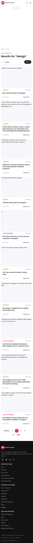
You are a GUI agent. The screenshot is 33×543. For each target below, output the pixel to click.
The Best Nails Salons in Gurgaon (14, 203)
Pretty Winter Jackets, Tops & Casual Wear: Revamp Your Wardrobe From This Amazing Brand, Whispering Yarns (16, 129)
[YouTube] (10, 459)
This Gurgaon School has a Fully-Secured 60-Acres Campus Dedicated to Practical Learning (16, 382)
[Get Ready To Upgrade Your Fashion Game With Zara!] (16, 292)
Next (18, 435)
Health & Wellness (8, 341)
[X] (13, 459)
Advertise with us (6, 481)
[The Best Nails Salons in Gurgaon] (16, 187)
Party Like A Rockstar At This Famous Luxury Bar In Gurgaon (15, 237)
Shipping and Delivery (7, 528)
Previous (6, 431)
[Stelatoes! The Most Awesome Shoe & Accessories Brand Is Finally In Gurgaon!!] (16, 149)
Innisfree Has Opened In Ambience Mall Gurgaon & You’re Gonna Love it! (15, 345)
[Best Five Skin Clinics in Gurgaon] (16, 77)
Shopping (6, 161)
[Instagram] (6, 459)
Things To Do (5, 491)
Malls (2, 504)
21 (13, 435)
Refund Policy (5, 525)
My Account (4, 520)
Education (4, 499)
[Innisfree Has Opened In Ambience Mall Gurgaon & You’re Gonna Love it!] (16, 328)
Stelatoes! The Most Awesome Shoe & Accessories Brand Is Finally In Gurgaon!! (16, 167)
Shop (2, 517)
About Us (3, 470)
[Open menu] (30, 2)
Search (27, 62)
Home (2, 49)
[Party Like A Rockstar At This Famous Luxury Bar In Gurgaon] (16, 221)
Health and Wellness (7, 502)
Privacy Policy (5, 475)
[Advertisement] (16, 27)
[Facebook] (2, 459)
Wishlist (3, 523)
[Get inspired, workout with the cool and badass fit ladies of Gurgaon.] (16, 402)
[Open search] (26, 2)
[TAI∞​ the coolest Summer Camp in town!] (16, 257)
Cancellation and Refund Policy (9, 540)
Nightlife (3, 507)
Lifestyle (5, 90)
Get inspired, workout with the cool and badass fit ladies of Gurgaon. (15, 419)
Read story (26, 97)
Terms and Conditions (7, 478)
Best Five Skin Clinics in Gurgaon (13, 93)
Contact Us (4, 472)
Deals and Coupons (7, 514)
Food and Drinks (8, 233)
